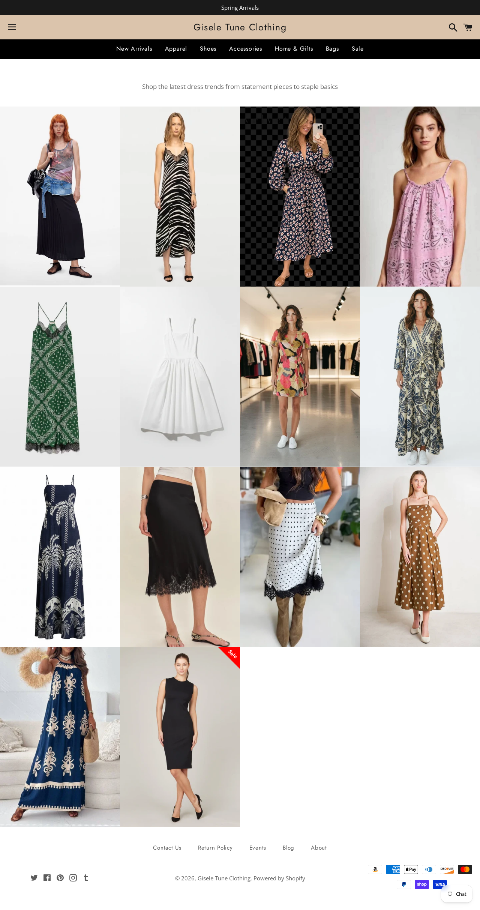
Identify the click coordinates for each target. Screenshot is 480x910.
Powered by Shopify (279, 878)
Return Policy (215, 848)
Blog (288, 848)
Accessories (245, 48)
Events (258, 848)
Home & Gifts (294, 48)
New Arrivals (134, 48)
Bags (332, 48)
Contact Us (167, 848)
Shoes (208, 48)
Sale (358, 48)
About (319, 848)
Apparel (176, 48)
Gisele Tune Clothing (240, 27)
